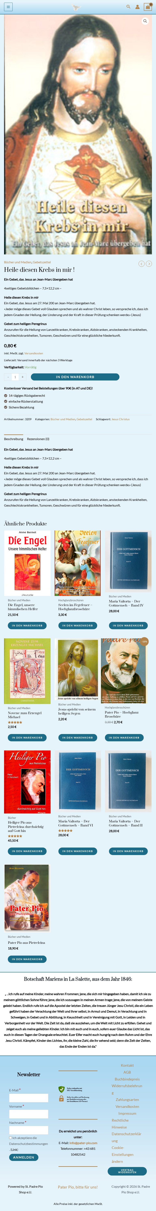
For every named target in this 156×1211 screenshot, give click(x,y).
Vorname (16, 1106)
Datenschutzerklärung (126, 1137)
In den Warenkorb (75, 377)
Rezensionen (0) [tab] (38, 439)
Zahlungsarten (127, 1099)
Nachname (17, 1122)
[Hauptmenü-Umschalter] (8, 7)
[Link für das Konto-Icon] (137, 7)
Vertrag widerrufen (127, 1171)
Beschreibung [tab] (13, 439)
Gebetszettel (42, 262)
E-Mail (15, 1090)
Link (14, 1149)
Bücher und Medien (17, 262)
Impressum (127, 1113)
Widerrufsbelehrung (127, 1089)
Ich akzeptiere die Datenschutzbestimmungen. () (28, 1143)
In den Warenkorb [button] (27, 625)
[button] (128, 7)
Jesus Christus (121, 419)
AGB (127, 1072)
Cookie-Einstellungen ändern (122, 1154)
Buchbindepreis (127, 1079)
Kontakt (127, 1065)
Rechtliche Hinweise (120, 1123)
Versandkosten (33, 353)
